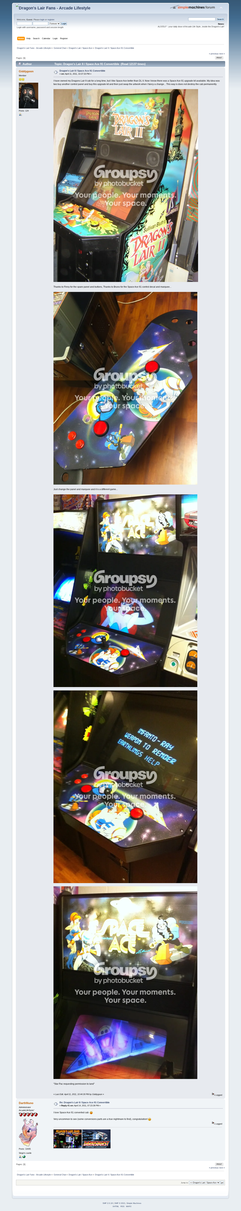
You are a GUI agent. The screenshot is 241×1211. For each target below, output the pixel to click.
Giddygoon (26, 71)
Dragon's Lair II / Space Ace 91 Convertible (82, 70)
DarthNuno (26, 1103)
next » (222, 54)
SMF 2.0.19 (108, 1203)
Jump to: (184, 1183)
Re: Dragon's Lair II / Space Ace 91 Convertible (84, 1102)
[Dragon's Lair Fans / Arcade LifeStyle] (23, 1157)
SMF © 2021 (119, 1203)
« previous (214, 54)
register (50, 19)
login (42, 19)
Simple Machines (134, 1203)
